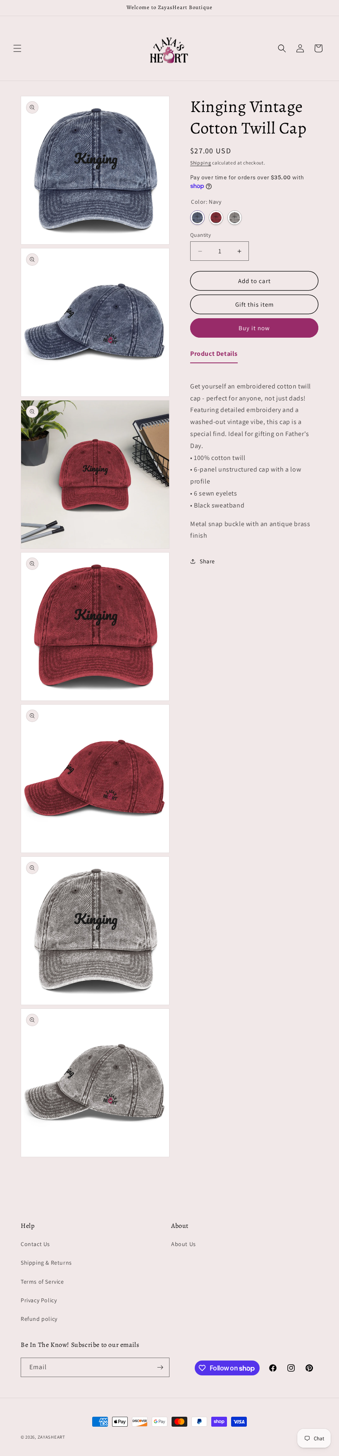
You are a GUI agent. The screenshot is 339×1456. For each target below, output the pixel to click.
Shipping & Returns (46, 1262)
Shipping (200, 163)
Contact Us (35, 1244)
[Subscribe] (160, 1367)
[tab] (214, 355)
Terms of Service (42, 1281)
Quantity (200, 234)
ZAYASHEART (51, 1437)
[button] (17, 48)
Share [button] (207, 561)
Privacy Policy (39, 1300)
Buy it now (254, 328)
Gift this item (254, 304)
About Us (183, 1244)
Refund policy (39, 1319)
